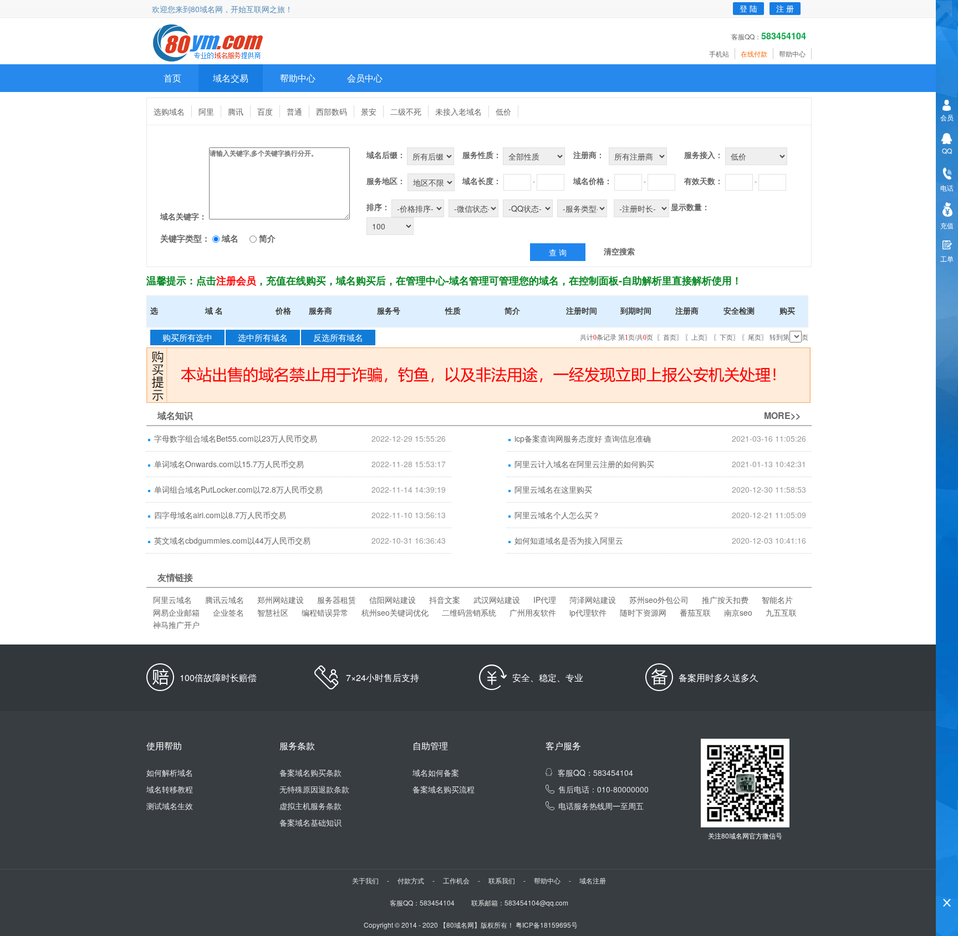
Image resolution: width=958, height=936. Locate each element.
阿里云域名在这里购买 (553, 489)
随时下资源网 (643, 612)
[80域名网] (214, 43)
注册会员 (236, 280)
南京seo (738, 612)
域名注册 (592, 880)
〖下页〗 (726, 337)
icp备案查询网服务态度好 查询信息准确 (582, 438)
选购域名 (169, 111)
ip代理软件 (588, 612)
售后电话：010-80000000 (603, 789)
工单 (947, 258)
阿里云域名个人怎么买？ (557, 514)
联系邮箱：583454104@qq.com (519, 902)
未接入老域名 (458, 111)
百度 (265, 111)
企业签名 (228, 612)
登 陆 (748, 8)
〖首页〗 (669, 337)
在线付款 (754, 53)
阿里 (206, 111)
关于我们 (365, 880)
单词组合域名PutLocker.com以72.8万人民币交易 (238, 489)
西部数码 (331, 111)
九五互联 (781, 612)
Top (946, 883)
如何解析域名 (169, 772)
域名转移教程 (169, 789)
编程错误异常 (325, 612)
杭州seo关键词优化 (395, 612)
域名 (230, 238)
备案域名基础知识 (310, 822)
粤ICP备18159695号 (547, 924)
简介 (267, 238)
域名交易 (230, 77)
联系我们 (501, 880)
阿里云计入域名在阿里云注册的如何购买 (584, 463)
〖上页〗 (698, 337)
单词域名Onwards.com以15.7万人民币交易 (229, 463)
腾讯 (235, 111)
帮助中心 (792, 53)
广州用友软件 (532, 612)
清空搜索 (619, 251)
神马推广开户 (176, 624)
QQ (947, 150)
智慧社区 (272, 612)
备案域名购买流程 (443, 789)
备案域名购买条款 (310, 772)
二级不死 (405, 111)
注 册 (785, 8)
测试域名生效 (169, 805)
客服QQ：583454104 (595, 772)
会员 (947, 117)
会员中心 (365, 77)
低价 (503, 111)
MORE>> (782, 415)
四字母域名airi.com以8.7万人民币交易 (220, 514)
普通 (294, 111)
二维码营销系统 (469, 612)
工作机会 (456, 880)
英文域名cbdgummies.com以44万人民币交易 (232, 540)
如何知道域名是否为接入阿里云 (568, 540)
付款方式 (411, 880)
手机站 (719, 53)
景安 (368, 111)
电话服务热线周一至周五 (601, 805)
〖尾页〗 (754, 337)
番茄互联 (695, 612)
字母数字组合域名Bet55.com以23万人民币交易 (235, 438)
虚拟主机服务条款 (310, 805)
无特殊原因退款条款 (314, 789)
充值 (947, 225)
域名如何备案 (435, 772)
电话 (947, 187)
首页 (172, 77)
